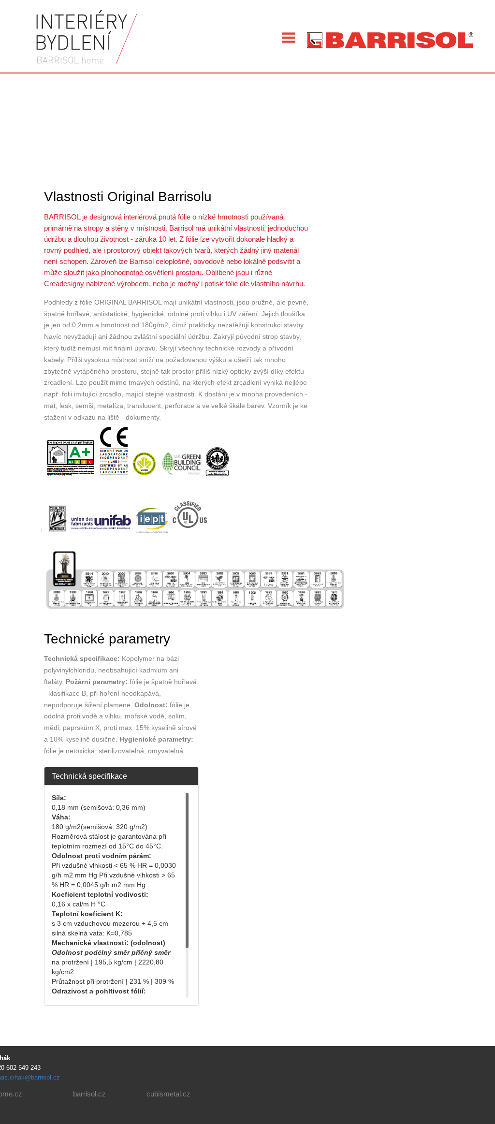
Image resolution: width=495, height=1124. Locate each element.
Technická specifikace (89, 776)
